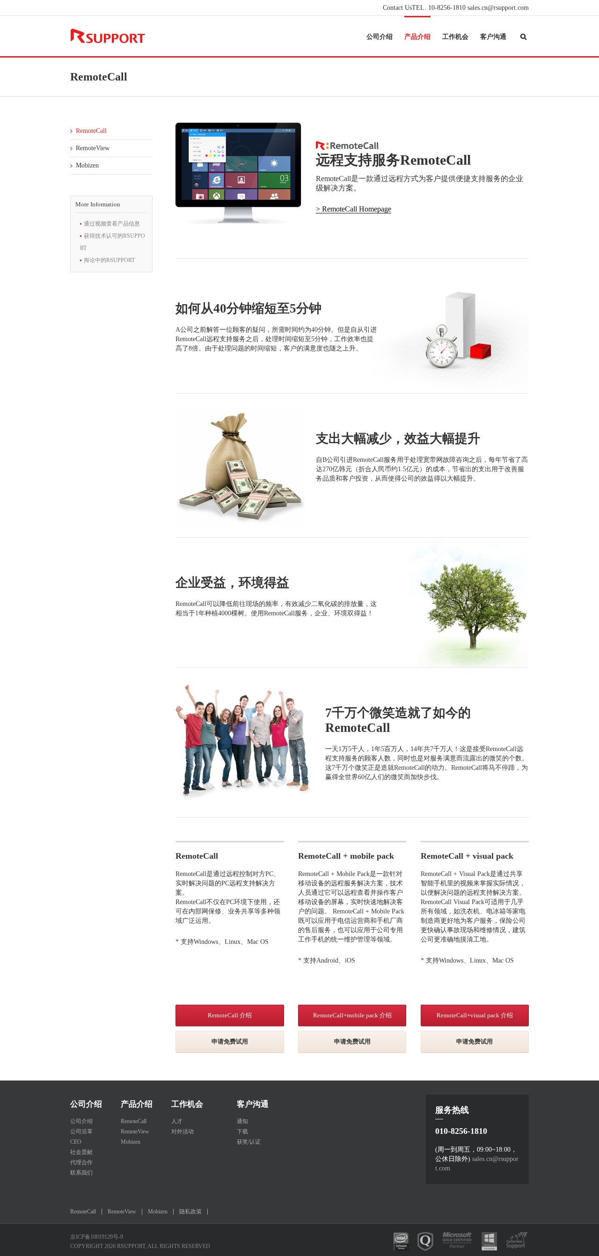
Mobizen (87, 165)
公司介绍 (379, 36)
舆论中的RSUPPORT (109, 260)
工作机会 (455, 36)
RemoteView (93, 148)
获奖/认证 (249, 1142)
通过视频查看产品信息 (112, 223)
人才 (177, 1121)
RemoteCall (91, 130)
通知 (242, 1121)
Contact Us (397, 7)
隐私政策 (190, 1212)
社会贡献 (81, 1152)
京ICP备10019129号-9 (96, 1237)
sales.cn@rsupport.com (498, 7)
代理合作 (81, 1162)
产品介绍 (417, 36)
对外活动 (182, 1131)
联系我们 (81, 1172)
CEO (75, 1142)
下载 (242, 1131)
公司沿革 (81, 1131)
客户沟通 (493, 36)
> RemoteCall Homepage (353, 209)
